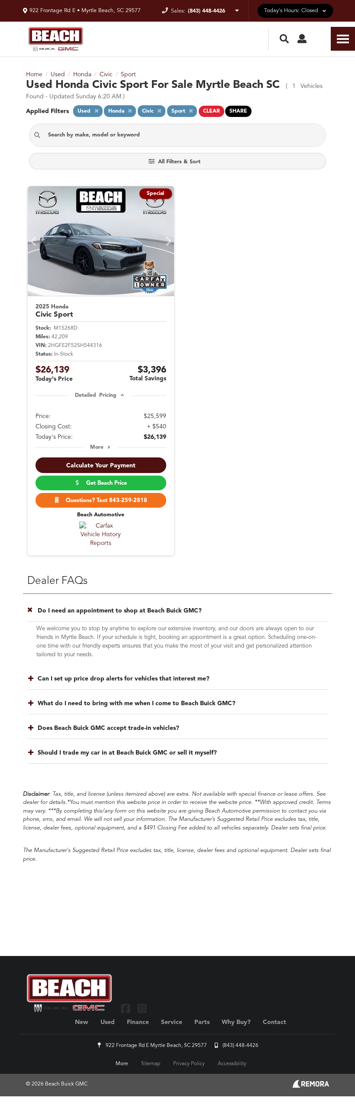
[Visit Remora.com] (310, 1086)
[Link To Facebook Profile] (127, 1008)
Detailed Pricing (95, 395)
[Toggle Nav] (343, 39)
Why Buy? (236, 1022)
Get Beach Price (105, 483)
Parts (202, 1022)
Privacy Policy (189, 1063)
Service (171, 1022)
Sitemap (150, 1063)
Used (107, 1022)
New (81, 1022)
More (96, 447)
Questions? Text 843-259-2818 (104, 500)
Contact (274, 1022)
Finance (138, 1022)
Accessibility (232, 1063)
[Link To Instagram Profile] (141, 1008)
